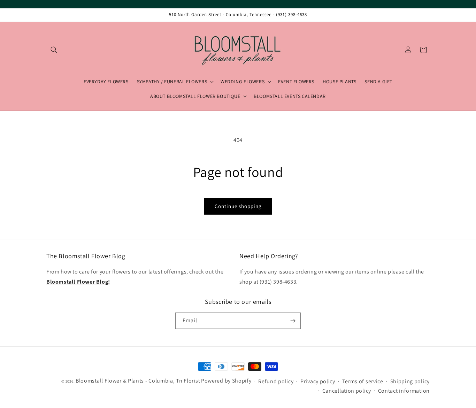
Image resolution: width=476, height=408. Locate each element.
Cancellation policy (346, 390)
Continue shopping (238, 206)
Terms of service (362, 381)
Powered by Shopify (226, 380)
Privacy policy (317, 381)
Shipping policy (410, 381)
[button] (54, 49)
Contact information (404, 390)
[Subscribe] (292, 321)
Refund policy (275, 381)
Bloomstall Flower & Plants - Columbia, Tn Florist (138, 380)
